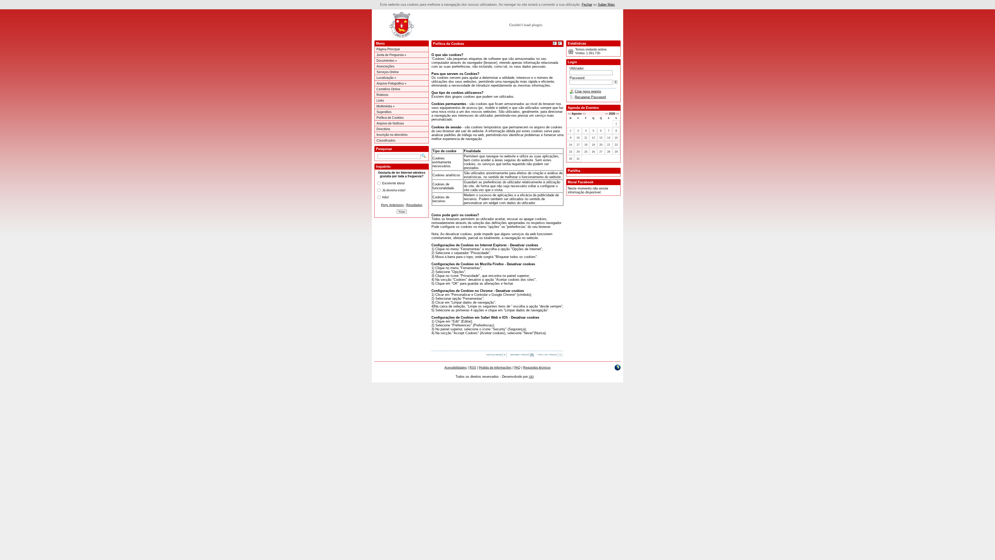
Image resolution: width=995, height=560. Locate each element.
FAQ (517, 367)
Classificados (385, 140)
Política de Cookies (390, 118)
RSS (473, 367)
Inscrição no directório (392, 135)
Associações (385, 66)
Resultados (414, 205)
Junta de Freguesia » (391, 55)
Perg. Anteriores (392, 205)
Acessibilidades (455, 367)
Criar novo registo (588, 91)
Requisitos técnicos (537, 367)
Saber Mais (606, 4)
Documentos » (386, 60)
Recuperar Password (590, 97)
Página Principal (388, 49)
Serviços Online (387, 72)
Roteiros (382, 95)
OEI (531, 376)
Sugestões (384, 112)
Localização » (386, 78)
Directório (383, 129)
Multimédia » (385, 106)
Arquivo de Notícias (390, 123)
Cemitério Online (388, 89)
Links (380, 100)
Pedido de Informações (495, 367)
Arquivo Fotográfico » (391, 83)
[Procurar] (424, 156)
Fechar (587, 4)
